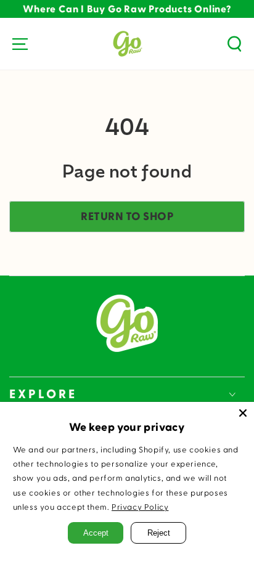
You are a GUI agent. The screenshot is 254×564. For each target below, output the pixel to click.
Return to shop (127, 216)
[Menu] (19, 43)
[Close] (243, 413)
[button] (234, 43)
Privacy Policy (140, 507)
